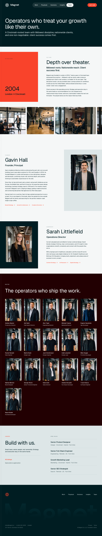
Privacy (90, 525)
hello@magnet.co (9, 525)
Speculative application (12, 463)
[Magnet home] (12, 5)
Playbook (44, 5)
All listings (8, 459)
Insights (62, 5)
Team (70, 5)
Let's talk (92, 5)
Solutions (54, 5)
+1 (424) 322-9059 (21, 525)
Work (36, 5)
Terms (95, 525)
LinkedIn (29, 525)
